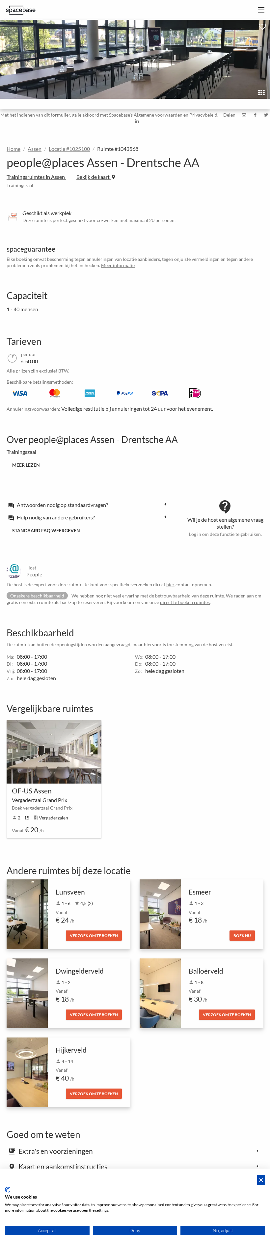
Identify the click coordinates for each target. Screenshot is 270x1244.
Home (13, 149)
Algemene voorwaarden (158, 115)
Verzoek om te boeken (94, 935)
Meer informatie (118, 265)
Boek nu (242, 935)
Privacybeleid (203, 115)
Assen (34, 149)
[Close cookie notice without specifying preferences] (261, 1180)
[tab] (89, 504)
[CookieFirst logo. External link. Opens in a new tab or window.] (7, 1190)
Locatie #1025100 (69, 149)
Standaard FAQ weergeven (46, 530)
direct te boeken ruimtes (185, 602)
